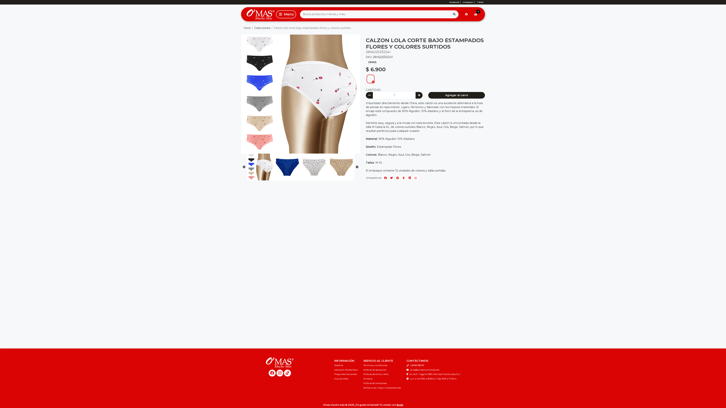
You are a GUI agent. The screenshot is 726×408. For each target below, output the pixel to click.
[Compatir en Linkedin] (409, 178)
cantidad (373, 90)
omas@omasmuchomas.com (425, 370)
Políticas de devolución (375, 370)
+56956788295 (417, 365)
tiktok (480, 2)
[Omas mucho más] (257, 14)
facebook (454, 2)
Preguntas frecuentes (345, 374)
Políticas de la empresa (375, 383)
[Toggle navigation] (286, 14)
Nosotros (338, 365)
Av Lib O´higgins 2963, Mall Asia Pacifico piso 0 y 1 (434, 374)
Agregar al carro (456, 95)
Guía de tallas (341, 378)
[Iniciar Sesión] (466, 14)
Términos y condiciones (375, 365)
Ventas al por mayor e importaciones (382, 387)
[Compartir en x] (391, 178)
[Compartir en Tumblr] (403, 178)
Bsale (400, 404)
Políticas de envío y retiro (376, 374)
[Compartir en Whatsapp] (415, 178)
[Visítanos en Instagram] (279, 373)
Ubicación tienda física (346, 370)
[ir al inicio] (280, 362)
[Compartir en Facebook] (385, 178)
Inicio (247, 28)
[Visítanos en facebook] (272, 373)
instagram (468, 2)
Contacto (367, 378)
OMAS (372, 62)
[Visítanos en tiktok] (287, 373)
